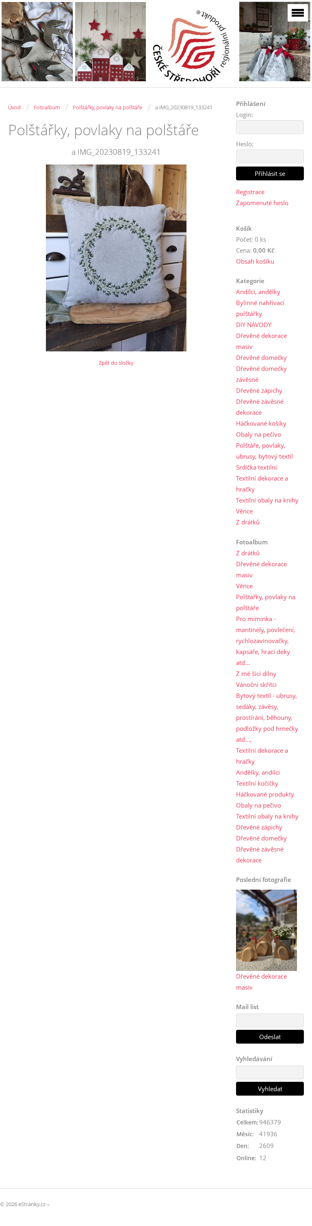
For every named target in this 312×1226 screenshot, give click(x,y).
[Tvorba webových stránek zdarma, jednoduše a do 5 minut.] (48, 1204)
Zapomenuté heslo (262, 203)
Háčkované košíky (261, 423)
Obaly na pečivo (258, 434)
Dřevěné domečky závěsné (261, 373)
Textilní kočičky (257, 783)
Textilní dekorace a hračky (262, 483)
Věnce (244, 511)
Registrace (250, 192)
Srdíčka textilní (256, 467)
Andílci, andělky (258, 292)
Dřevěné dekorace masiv (261, 341)
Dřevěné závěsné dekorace (260, 406)
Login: (244, 114)
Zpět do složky (116, 362)
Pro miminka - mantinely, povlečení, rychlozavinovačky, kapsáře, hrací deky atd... (265, 641)
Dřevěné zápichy (259, 390)
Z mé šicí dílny (256, 673)
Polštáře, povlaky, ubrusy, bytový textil (264, 450)
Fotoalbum (47, 107)
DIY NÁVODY (253, 325)
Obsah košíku (255, 261)
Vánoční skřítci (256, 684)
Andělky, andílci (258, 772)
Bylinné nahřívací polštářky (260, 308)
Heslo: (245, 144)
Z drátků (248, 522)
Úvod (14, 107)
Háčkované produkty (265, 794)
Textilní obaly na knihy (267, 500)
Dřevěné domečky (261, 357)
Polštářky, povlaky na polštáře (107, 107)
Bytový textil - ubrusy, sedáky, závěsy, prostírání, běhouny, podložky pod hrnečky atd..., (267, 717)
